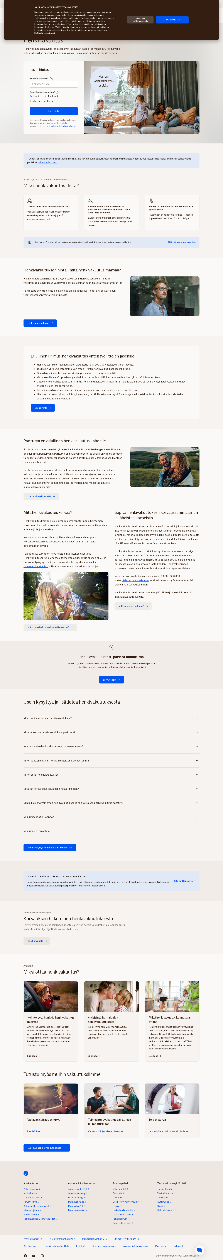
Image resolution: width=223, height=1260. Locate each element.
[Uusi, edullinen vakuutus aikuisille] (172, 1099)
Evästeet (80, 1246)
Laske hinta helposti (38, 323)
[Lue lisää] (51, 1099)
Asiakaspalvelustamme (135, 580)
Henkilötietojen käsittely (56, 1246)
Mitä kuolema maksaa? (131, 606)
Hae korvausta (35, 940)
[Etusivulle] (26, 1173)
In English (178, 1246)
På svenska (160, 1246)
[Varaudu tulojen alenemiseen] (111, 1099)
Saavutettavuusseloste (104, 1246)
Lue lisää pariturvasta (39, 496)
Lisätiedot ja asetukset (44, 33)
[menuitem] (200, 1250)
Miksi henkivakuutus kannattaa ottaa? (48, 627)
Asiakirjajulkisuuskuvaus (135, 1246)
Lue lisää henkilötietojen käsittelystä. (58, 126)
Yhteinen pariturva (43, 101)
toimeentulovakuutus (36, 566)
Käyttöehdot (30, 1246)
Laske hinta (41, 407)
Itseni (36, 96)
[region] (111, 20)
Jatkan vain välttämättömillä (140, 19)
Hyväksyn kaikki (172, 19)
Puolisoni (53, 96)
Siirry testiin (109, 679)
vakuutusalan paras (47, 162)
